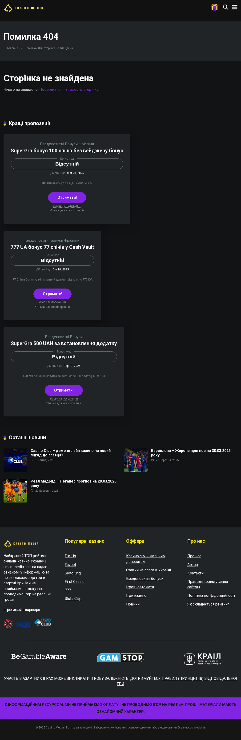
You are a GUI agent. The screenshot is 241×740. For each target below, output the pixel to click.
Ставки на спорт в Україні (148, 570)
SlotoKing (73, 573)
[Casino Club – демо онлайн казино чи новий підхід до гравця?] (15, 470)
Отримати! (67, 197)
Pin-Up (70, 556)
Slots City (73, 598)
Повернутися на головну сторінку (68, 89)
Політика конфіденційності (211, 595)
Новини (133, 604)
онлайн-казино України (24, 561)
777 (68, 590)
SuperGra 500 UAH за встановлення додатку (64, 343)
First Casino (74, 581)
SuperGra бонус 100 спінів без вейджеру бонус (67, 151)
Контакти (195, 573)
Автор (192, 564)
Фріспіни (86, 144)
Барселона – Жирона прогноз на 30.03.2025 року (191, 452)
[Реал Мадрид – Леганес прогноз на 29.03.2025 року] (15, 501)
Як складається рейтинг (208, 604)
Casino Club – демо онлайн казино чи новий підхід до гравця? (71, 452)
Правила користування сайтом (207, 584)
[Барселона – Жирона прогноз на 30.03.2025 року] (136, 470)
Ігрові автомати (140, 587)
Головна (12, 48)
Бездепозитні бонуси (144, 578)
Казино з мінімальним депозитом (145, 559)
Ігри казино (136, 595)
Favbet (70, 564)
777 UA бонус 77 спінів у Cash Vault (52, 247)
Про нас (194, 556)
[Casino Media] (24, 7)
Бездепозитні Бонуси (59, 144)
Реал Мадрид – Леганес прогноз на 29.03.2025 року (73, 483)
